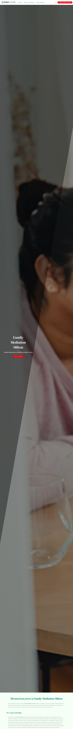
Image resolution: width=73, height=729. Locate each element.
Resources (31, 2)
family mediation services (29, 703)
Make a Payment (40, 2)
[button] (55, 2)
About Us (26, 2)
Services (20, 2)
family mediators (19, 717)
